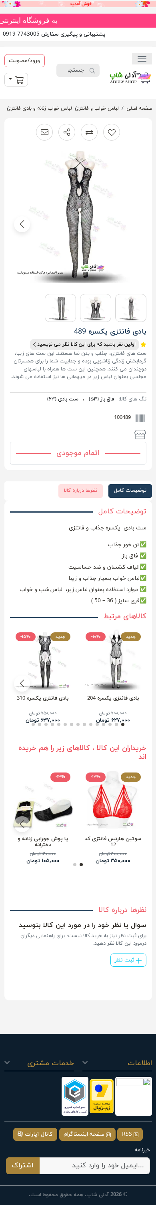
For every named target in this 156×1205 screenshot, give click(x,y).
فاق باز (101, 399)
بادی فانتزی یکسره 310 (43, 698)
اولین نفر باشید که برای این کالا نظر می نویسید (86, 344)
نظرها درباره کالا (80, 490)
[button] (66, 132)
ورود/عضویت (24, 60)
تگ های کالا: (132, 399)
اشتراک (23, 1166)
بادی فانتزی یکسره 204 (113, 698)
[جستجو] (92, 70)
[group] (78, 217)
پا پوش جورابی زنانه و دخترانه (43, 842)
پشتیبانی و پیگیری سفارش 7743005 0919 (54, 34)
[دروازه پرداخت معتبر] (102, 1096)
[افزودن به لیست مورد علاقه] (111, 132)
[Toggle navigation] (142, 58)
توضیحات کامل (130, 490)
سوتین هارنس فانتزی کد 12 (113, 842)
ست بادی (62, 399)
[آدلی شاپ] (130, 77)
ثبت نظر (125, 960)
